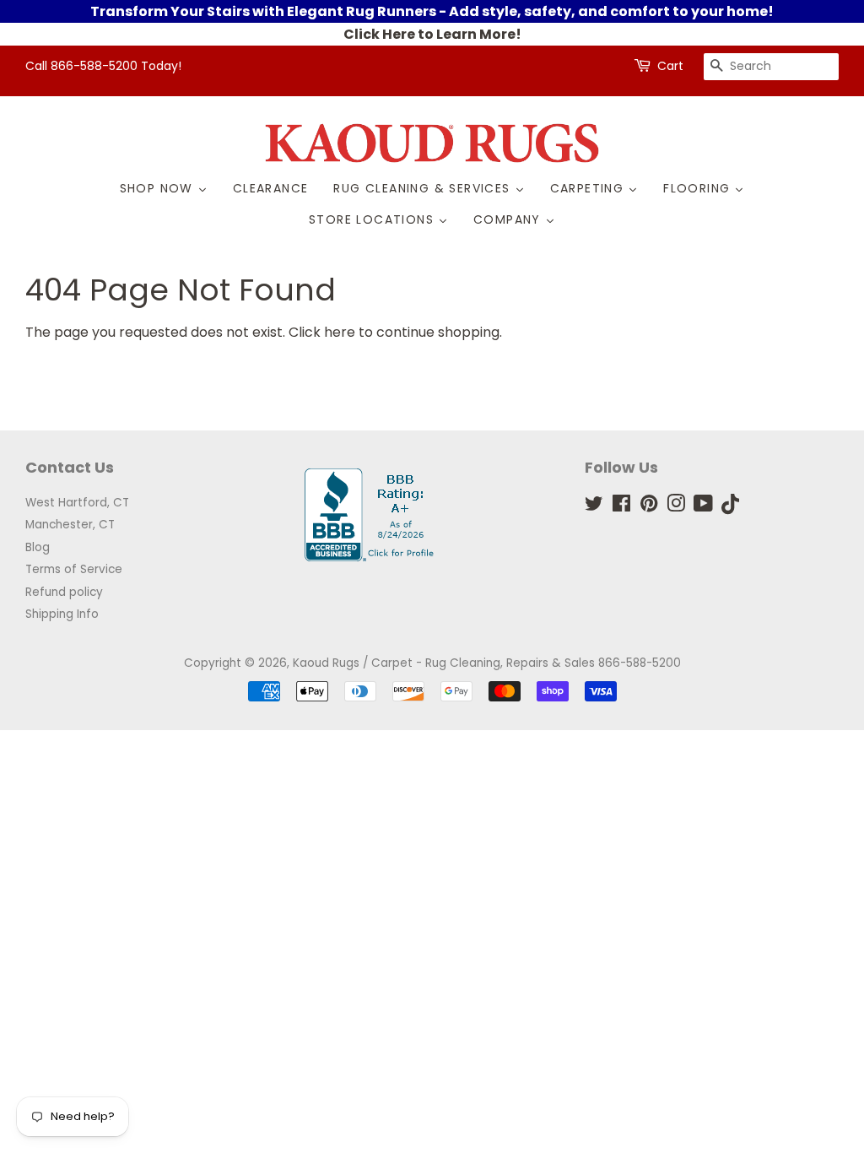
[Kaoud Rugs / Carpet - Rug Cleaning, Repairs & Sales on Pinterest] (649, 507)
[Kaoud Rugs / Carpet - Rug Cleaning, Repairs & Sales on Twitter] (594, 507)
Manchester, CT (70, 525)
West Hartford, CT (77, 503)
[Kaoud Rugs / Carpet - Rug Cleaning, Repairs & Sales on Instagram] (676, 507)
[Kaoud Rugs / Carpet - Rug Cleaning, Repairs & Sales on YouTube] (703, 507)
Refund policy (64, 592)
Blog (37, 547)
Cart (670, 65)
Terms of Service (73, 569)
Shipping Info (62, 614)
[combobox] (771, 66)
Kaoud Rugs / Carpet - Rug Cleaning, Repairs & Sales (444, 663)
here (339, 332)
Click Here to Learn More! (432, 34)
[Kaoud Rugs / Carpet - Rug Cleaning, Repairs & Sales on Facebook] (621, 507)
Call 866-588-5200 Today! (103, 65)
